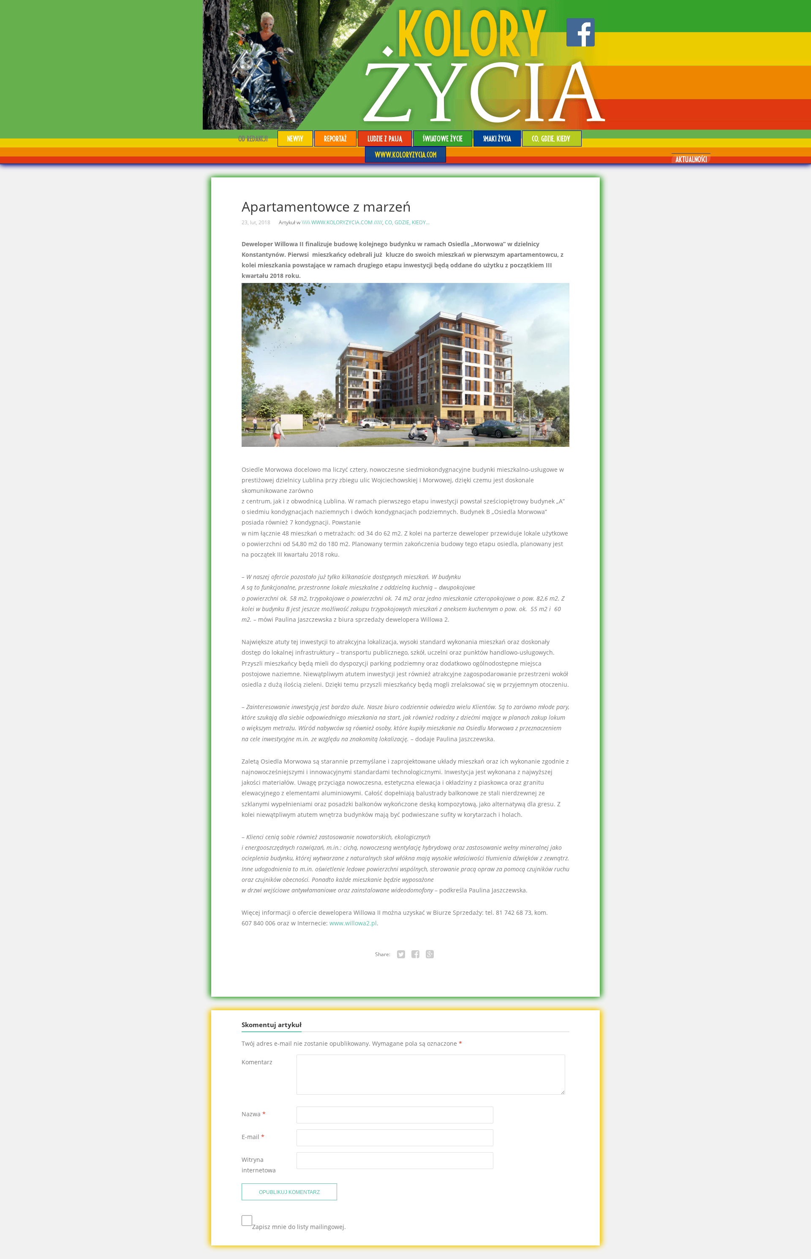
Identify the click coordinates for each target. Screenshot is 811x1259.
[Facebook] (415, 954)
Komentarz (257, 1062)
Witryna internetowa (259, 1165)
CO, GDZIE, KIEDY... (407, 222)
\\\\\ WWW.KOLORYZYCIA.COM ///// (342, 222)
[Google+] (430, 954)
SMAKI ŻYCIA (497, 138)
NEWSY (295, 138)
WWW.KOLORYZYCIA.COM (405, 154)
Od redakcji (252, 138)
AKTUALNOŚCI (691, 159)
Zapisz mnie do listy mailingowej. (299, 1227)
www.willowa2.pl (353, 923)
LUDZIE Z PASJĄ (384, 138)
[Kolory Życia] (405, 65)
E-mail (253, 1137)
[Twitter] (401, 954)
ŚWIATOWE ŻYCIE (443, 138)
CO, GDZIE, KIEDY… (552, 138)
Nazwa (254, 1114)
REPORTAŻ (335, 138)
